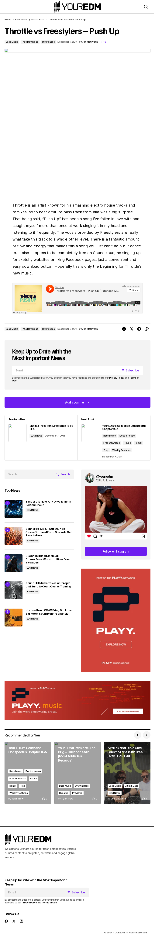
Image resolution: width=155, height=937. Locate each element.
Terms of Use (49, 902)
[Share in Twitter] (131, 329)
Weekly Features (121, 450)
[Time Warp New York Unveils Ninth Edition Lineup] (13, 509)
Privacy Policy (116, 377)
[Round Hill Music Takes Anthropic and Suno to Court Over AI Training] (13, 590)
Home (8, 19)
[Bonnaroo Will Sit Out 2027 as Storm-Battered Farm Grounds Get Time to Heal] (13, 536)
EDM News (36, 435)
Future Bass (37, 19)
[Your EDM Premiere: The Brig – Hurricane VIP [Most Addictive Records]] (77, 773)
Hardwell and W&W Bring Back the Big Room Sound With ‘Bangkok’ (49, 612)
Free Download (30, 41)
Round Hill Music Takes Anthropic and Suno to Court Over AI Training (48, 584)
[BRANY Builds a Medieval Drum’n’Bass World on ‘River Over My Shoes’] (13, 563)
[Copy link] (146, 329)
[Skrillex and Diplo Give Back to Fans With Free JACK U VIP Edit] (127, 773)
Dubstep (63, 793)
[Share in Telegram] (139, 329)
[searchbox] (29, 474)
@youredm (104, 476)
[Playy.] (77, 700)
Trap (105, 450)
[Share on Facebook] (124, 329)
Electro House (127, 435)
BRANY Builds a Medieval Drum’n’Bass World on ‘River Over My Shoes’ (48, 559)
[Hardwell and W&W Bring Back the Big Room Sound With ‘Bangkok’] (13, 617)
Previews (77, 793)
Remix (138, 442)
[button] (7, 6)
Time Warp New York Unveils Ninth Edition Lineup (48, 503)
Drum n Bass (81, 785)
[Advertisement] (115, 620)
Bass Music (21, 19)
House (127, 442)
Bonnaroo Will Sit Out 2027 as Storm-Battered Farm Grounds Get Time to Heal (49, 532)
